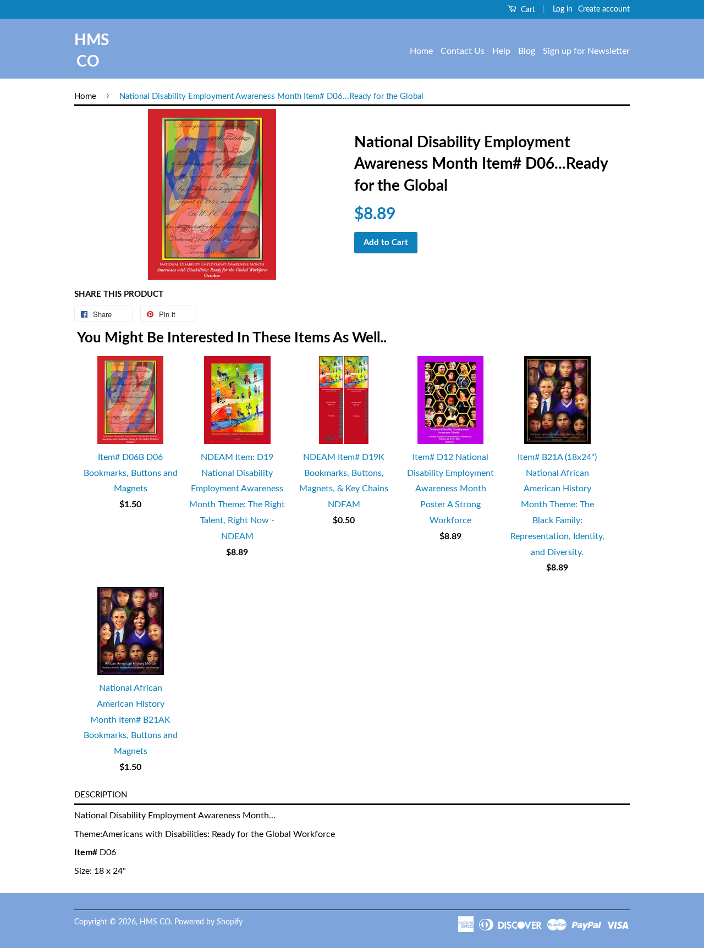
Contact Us (463, 51)
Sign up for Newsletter (586, 51)
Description (100, 795)
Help (501, 51)
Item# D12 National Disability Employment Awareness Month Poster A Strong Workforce (450, 489)
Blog (526, 51)
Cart (527, 10)
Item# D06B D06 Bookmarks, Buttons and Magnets (131, 473)
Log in (563, 9)
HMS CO (88, 50)
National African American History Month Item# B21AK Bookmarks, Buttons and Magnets (131, 720)
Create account (604, 9)
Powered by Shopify (208, 922)
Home (421, 51)
